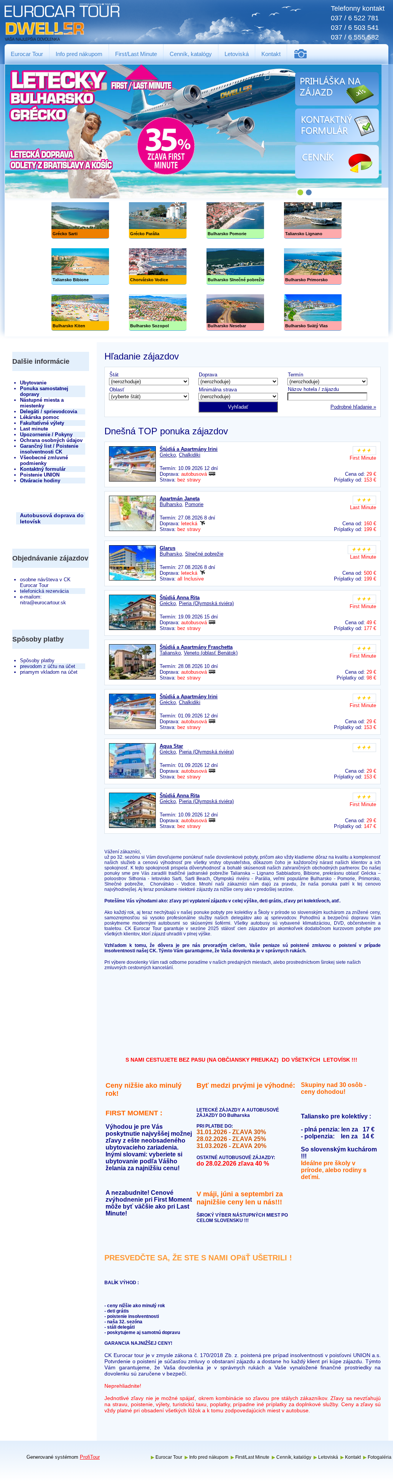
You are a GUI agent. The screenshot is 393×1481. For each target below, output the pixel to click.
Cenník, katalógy (191, 54)
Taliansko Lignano (313, 220)
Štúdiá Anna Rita (180, 597)
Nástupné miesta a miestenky (42, 403)
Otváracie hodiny (40, 480)
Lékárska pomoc (39, 417)
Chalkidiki (189, 455)
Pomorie (194, 504)
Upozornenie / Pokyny (46, 434)
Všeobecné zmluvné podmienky (44, 460)
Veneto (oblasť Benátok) (211, 653)
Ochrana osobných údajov (51, 440)
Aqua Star (171, 746)
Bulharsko (171, 504)
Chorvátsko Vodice (158, 266)
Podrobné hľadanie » (353, 407)
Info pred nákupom (79, 54)
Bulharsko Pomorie (235, 220)
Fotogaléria (303, 54)
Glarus (167, 548)
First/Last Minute (136, 54)
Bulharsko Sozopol (158, 312)
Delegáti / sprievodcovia (48, 411)
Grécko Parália (158, 220)
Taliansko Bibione (80, 266)
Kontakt (271, 54)
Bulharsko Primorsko (313, 266)
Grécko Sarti (80, 220)
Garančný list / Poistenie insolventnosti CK (49, 449)
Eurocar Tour (27, 54)
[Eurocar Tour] (62, 22)
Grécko (168, 455)
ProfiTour (90, 1457)
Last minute (34, 429)
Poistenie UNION (39, 475)
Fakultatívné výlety (42, 423)
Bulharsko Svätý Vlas (313, 312)
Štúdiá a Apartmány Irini (189, 449)
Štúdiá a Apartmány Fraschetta (196, 647)
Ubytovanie (33, 383)
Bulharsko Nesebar (235, 312)
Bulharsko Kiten (80, 312)
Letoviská (237, 54)
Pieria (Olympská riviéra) (206, 603)
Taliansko (170, 653)
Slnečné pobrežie (235, 266)
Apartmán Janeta (180, 498)
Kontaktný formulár (43, 469)
